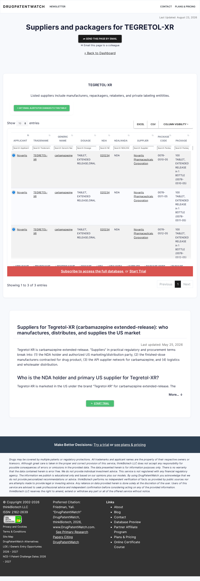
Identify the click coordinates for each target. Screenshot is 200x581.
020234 (105, 155)
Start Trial (137, 271)
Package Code (163, 138)
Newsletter (57, 6)
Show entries (23, 123)
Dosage (86, 140)
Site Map (8, 536)
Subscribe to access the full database (92, 271)
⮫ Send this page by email (100, 38)
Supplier (142, 140)
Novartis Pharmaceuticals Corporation (143, 159)
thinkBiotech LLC (15, 507)
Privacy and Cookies (15, 526)
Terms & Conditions (14, 531)
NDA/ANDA (121, 140)
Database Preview (127, 522)
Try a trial (101, 445)
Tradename (40, 140)
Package (181, 140)
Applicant (20, 140)
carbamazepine (63, 155)
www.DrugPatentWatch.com (73, 527)
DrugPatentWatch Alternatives (20, 541)
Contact (166, 6)
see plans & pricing (130, 445)
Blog (117, 512)
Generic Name (63, 138)
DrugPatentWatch (24, 6)
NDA (104, 140)
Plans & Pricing (185, 6)
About (118, 507)
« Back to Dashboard (100, 53)
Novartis (22, 155)
